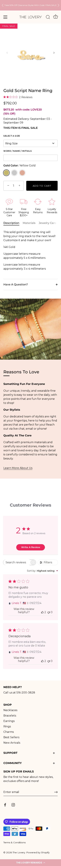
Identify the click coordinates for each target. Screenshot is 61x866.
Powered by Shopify (37, 852)
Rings (7, 726)
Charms (8, 731)
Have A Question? (15, 284)
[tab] (13, 223)
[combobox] (42, 570)
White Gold (14, 173)
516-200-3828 (25, 692)
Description (11, 223)
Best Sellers (11, 737)
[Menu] (5, 17)
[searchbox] (16, 562)
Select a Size (11, 136)
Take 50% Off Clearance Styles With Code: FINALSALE (30, 5)
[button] (30, 862)
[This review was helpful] (42, 612)
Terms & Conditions (14, 842)
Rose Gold (22, 173)
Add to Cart (42, 185)
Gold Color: (19, 165)
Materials (29, 223)
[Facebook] (5, 804)
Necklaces (10, 710)
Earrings (9, 721)
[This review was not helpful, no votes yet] (48, 612)
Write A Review (30, 547)
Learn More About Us (17, 468)
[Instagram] (13, 804)
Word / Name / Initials (17, 151)
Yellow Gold (6, 173)
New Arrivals (11, 742)
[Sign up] (56, 792)
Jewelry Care (47, 223)
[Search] (48, 17)
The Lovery (19, 852)
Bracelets (9, 715)
